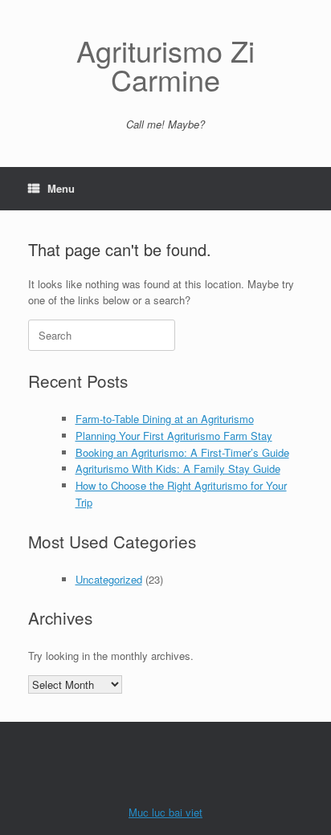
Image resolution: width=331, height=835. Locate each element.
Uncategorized (109, 579)
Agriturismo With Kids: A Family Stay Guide (178, 468)
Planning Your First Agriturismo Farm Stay (174, 435)
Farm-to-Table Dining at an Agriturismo (165, 418)
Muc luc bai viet (165, 812)
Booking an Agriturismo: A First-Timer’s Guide (182, 452)
